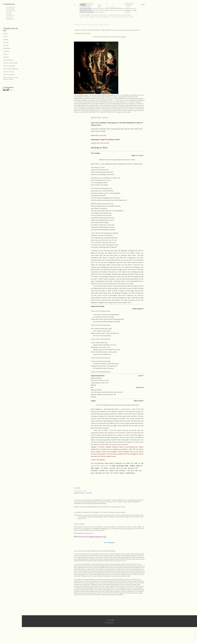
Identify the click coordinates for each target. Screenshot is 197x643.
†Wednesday (106, 17)
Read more (143, 494)
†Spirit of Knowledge (9, 66)
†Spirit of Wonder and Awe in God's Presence (10, 78)
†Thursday (113, 17)
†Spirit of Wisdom (8, 60)
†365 (82, 5)
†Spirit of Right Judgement (10, 69)
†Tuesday (99, 17)
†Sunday (86, 17)
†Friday (120, 17)
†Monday (92, 17)
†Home (81, 17)
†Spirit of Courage (8, 72)
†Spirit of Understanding (10, 63)
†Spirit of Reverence (9, 74)
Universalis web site (99, 466)
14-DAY (5, 36)
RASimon (112, 622)
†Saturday (126, 17)
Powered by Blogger (110, 620)
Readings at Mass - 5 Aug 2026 (83, 493)
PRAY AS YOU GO (90, 536)
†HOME (5, 33)
